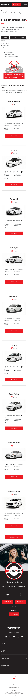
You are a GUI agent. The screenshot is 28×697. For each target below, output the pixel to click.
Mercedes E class (14, 443)
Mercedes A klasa (14, 492)
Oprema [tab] (14, 37)
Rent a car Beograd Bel (14, 11)
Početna (3, 11)
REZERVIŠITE (16, 4)
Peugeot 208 (14, 199)
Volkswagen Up (14, 297)
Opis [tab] (22, 37)
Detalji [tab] (5, 37)
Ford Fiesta (14, 345)
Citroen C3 (14, 150)
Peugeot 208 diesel (14, 102)
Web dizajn (14, 680)
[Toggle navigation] (25, 4)
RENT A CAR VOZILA (14, 537)
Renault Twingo (14, 394)
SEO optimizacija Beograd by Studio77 (13, 693)
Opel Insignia (14, 248)
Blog (14, 684)
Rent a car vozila (7, 13)
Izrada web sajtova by (14, 687)
